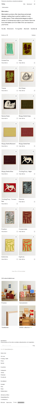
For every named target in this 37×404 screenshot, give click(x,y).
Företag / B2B (4, 358)
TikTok (2, 372)
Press (2, 360)
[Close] (34, 1)
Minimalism (5, 7)
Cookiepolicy (4, 399)
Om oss (3, 356)
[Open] (34, 4)
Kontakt (3, 384)
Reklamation (4, 391)
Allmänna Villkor (5, 394)
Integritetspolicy (5, 397)
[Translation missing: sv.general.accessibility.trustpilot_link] (15, 402)
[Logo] (3, 4)
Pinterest (3, 374)
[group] (4, 29)
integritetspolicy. (9, 349)
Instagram (3, 370)
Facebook (3, 377)
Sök (24, 4)
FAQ (2, 386)
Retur (2, 388)
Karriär (2, 363)
